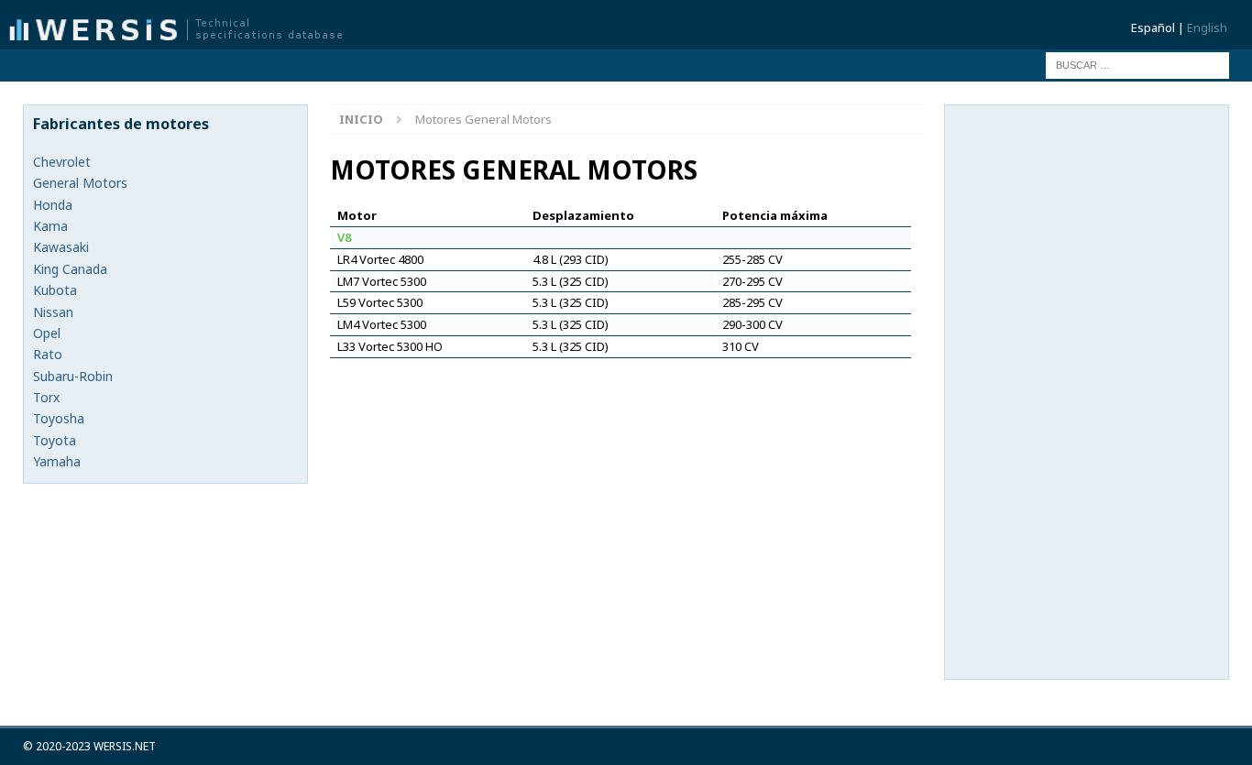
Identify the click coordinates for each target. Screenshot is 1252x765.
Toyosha (58, 418)
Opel (46, 333)
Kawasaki (61, 247)
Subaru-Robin (73, 376)
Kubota (55, 290)
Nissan (53, 312)
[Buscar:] (1137, 63)
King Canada (70, 269)
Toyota (54, 440)
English (1207, 27)
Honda (52, 204)
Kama (50, 226)
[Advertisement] (1091, 389)
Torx (46, 397)
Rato (47, 354)
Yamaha (57, 461)
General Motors (80, 182)
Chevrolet (62, 161)
